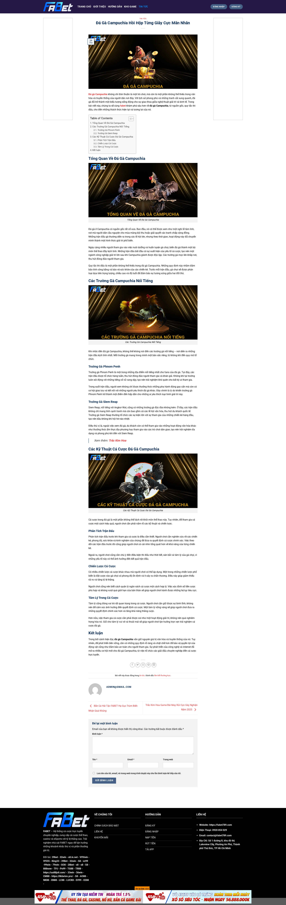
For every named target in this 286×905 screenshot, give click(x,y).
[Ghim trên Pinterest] (148, 664)
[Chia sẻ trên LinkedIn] (153, 664)
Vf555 (46, 861)
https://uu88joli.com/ (54, 872)
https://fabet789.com (220, 824)
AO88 (83, 876)
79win (56, 864)
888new (47, 868)
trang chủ (84, 6)
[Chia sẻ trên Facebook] (132, 664)
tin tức (143, 6)
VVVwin (84, 857)
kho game (130, 6)
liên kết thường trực (162, 675)
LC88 (61, 880)
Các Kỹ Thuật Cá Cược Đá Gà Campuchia (112, 136)
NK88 (46, 880)
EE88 (86, 880)
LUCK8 (70, 880)
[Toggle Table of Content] (129, 118)
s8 (77, 864)
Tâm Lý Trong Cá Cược (108, 147)
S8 (79, 861)
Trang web (168, 759)
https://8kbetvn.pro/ (62, 876)
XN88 (54, 880)
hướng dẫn (115, 6)
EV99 (78, 880)
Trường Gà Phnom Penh (109, 130)
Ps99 (62, 868)
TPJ (56, 868)
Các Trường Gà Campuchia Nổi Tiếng (110, 126)
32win (73, 861)
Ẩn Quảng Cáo (142, 889)
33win (71, 872)
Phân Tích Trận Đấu (107, 140)
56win (79, 872)
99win (47, 864)
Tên (94, 759)
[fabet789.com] (58, 6)
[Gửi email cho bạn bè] (143, 664)
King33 (55, 861)
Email (131, 759)
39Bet (64, 861)
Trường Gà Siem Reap (108, 133)
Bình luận (97, 734)
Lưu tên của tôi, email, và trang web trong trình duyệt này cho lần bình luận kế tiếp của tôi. (139, 773)
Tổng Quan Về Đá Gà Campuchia (108, 123)
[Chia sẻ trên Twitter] (137, 664)
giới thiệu (99, 6)
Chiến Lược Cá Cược (107, 143)
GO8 (63, 864)
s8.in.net (73, 857)
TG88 (70, 868)
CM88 (46, 876)
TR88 (78, 868)
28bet (71, 864)
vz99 (85, 861)
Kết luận (96, 150)
